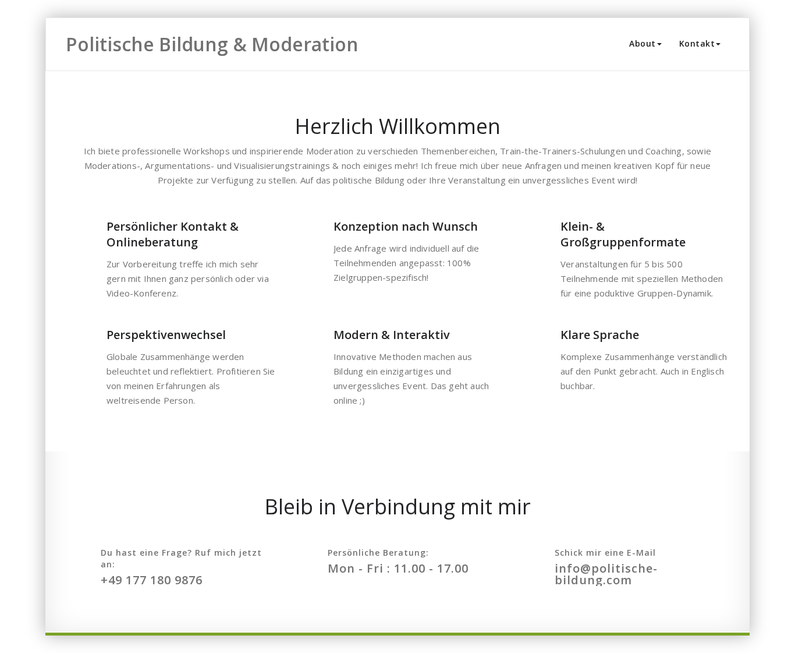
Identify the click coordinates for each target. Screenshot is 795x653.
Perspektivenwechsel (166, 335)
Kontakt (697, 43)
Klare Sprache (599, 335)
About (642, 43)
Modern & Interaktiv (391, 335)
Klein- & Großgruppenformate (623, 234)
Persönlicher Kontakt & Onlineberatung (173, 234)
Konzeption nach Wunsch (405, 226)
